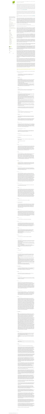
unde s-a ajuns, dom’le (11, 22)
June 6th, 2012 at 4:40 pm (19, 202)
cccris (18, 171)
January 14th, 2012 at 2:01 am (20, 183)
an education (10, 21)
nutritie (9, 38)
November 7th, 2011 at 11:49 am (20, 152)
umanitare (10, 43)
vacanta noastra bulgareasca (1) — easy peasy (22, 128)
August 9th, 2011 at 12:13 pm (20, 92)
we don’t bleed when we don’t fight (12, 19)
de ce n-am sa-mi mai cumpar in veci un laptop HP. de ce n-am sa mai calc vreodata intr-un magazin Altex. (12, 17)
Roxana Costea (19, 133)
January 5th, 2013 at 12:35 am (20, 266)
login (9, 50)
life (9, 36)
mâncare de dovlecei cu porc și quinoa (12, 28)
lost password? (10, 51)
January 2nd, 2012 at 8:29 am (20, 166)
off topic (9, 39)
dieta (9, 33)
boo (9, 31)
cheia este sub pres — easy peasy (20, 72)
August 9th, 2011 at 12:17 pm (20, 110)
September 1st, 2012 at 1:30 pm (20, 235)
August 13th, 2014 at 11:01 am (20, 290)
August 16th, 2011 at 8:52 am (20, 122)
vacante (9, 44)
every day (10, 34)
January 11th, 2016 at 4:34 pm (20, 344)
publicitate (10, 41)
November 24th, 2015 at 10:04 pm (20, 339)
